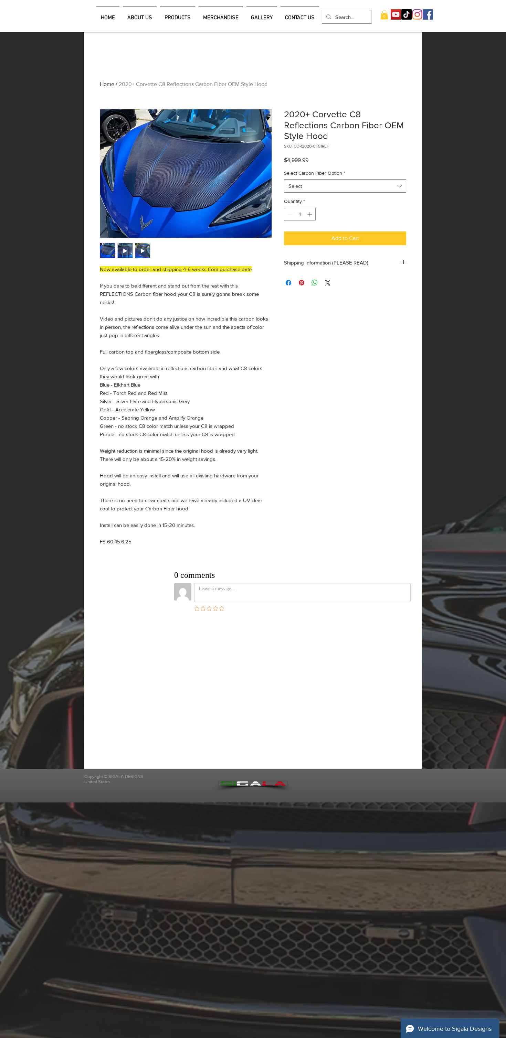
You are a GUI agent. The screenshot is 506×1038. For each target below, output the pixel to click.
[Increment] (310, 214)
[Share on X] (328, 283)
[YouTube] (396, 14)
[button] (384, 14)
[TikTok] (406, 14)
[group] (253, 69)
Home (107, 84)
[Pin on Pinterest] (301, 283)
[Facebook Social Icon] (428, 14)
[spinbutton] (300, 214)
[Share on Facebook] (288, 283)
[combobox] (345, 186)
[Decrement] (289, 214)
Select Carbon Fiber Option (314, 173)
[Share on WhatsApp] (314, 283)
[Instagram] (417, 14)
